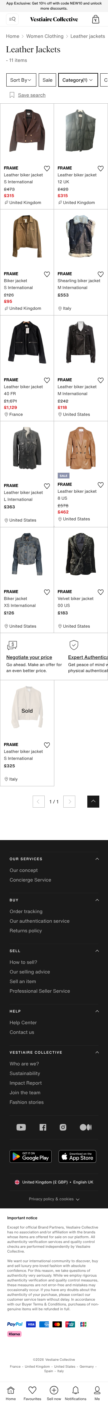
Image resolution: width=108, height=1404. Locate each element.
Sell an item (23, 981)
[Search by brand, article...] (12, 19)
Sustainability (25, 1073)
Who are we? (24, 1063)
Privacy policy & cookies (51, 1199)
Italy (60, 1371)
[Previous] (39, 802)
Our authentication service (40, 920)
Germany (87, 1366)
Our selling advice (30, 971)
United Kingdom (37, 1366)
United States (65, 1366)
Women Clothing (45, 36)
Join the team (25, 1092)
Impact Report (26, 1082)
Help (15, 1011)
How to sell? (23, 962)
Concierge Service (30, 879)
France (15, 1366)
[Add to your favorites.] (46, 168)
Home (12, 36)
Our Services (26, 859)
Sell (15, 951)
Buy (14, 900)
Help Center (23, 1022)
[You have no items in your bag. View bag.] (96, 19)
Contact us (22, 1032)
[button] (96, 19)
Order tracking (26, 911)
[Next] (69, 802)
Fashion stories (27, 1102)
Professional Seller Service (40, 990)
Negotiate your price (29, 657)
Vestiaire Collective (36, 1052)
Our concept (24, 870)
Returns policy (26, 930)
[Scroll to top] (93, 802)
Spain (48, 1371)
